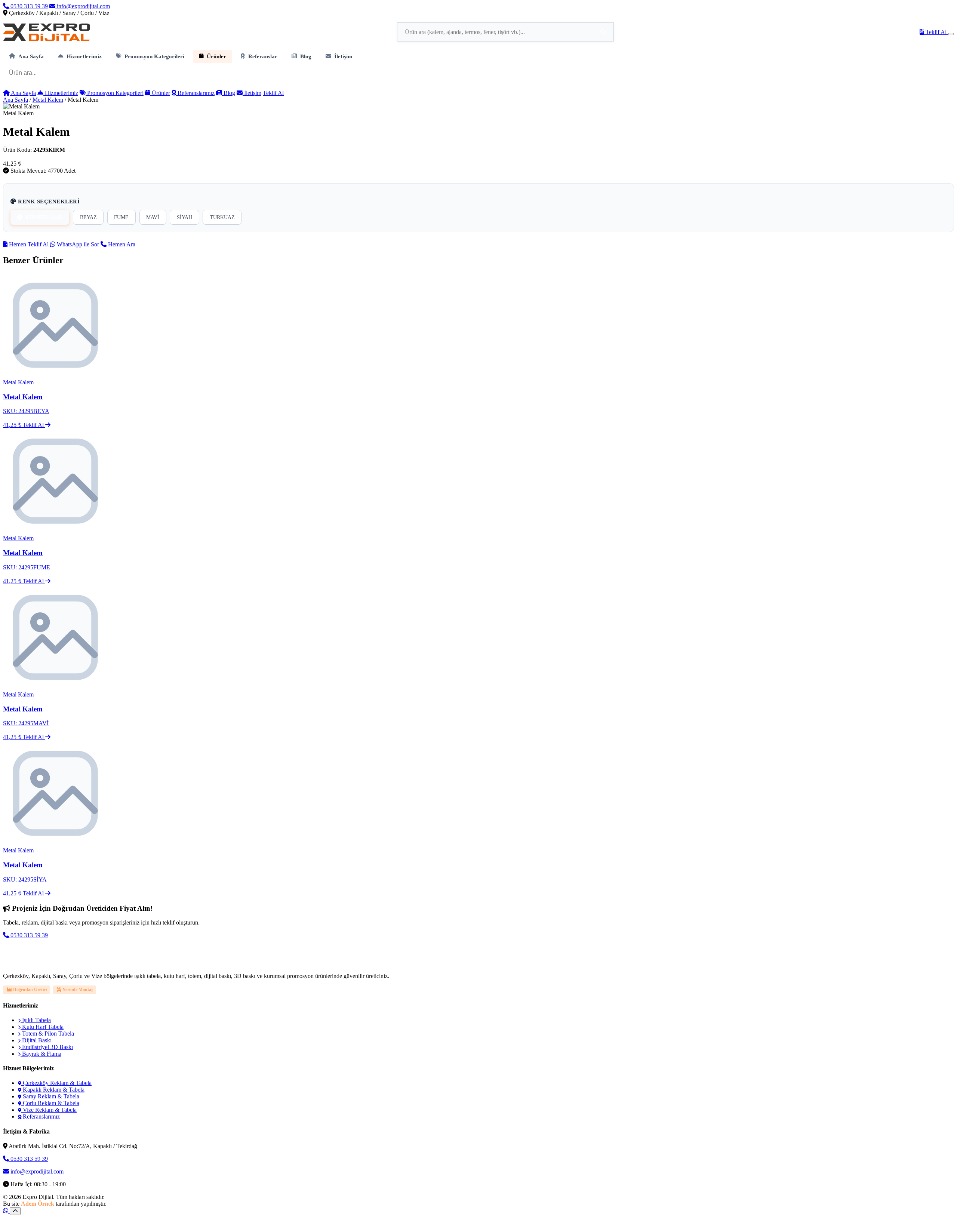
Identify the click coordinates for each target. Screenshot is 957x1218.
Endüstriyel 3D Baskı (47, 1047)
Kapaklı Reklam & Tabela (52, 1089)
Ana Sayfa (31, 56)
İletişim (343, 56)
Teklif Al (936, 32)
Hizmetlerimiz (84, 56)
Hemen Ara (121, 244)
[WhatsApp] (6, 1211)
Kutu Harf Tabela (42, 1027)
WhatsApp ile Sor (78, 244)
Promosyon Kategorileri (154, 56)
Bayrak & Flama (41, 1054)
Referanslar (262, 56)
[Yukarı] (15, 1211)
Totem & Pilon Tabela (47, 1033)
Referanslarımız (195, 93)
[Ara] (603, 32)
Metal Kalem (48, 99)
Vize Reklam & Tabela (49, 1110)
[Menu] (951, 34)
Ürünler (216, 56)
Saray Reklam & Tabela (50, 1096)
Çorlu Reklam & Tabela (50, 1103)
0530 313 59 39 (28, 6)
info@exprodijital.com (82, 6)
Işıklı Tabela (36, 1020)
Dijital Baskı (36, 1040)
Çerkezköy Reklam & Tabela (56, 1083)
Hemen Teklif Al (28, 244)
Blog (305, 56)
